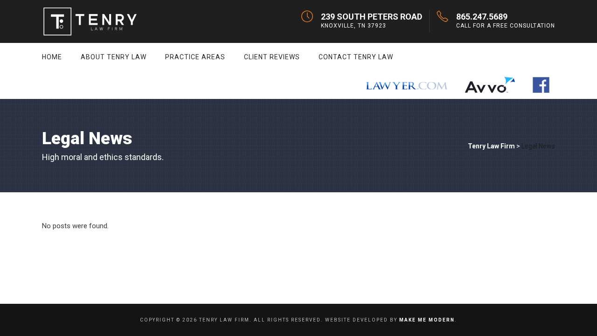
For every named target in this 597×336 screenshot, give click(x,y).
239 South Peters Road (371, 16)
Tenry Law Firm (491, 146)
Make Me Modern (427, 319)
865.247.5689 (481, 16)
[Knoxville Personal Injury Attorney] (406, 85)
